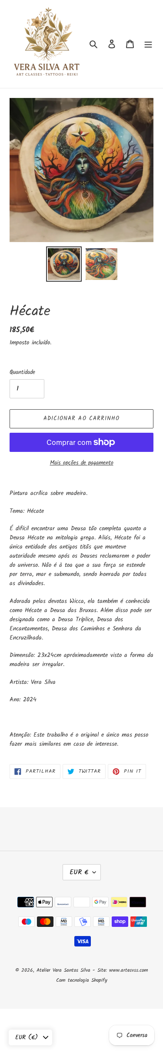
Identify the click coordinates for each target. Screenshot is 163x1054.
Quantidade (22, 372)
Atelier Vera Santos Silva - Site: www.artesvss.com (92, 970)
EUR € (79, 872)
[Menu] (148, 44)
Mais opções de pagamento (81, 463)
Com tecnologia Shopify (81, 980)
